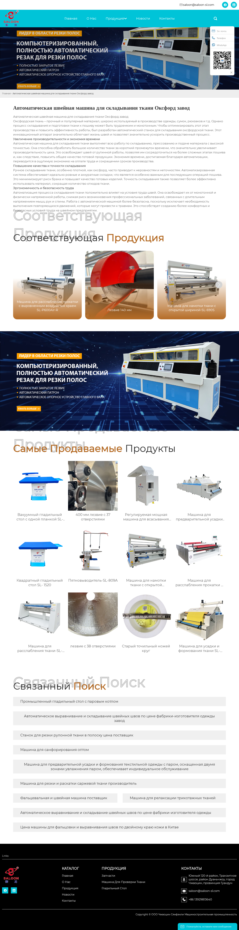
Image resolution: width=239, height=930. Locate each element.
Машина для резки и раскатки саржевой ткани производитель (78, 783)
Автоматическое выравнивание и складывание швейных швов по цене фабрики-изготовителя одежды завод (119, 718)
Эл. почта (221, 31)
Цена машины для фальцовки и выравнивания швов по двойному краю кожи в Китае (99, 827)
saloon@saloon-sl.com (198, 4)
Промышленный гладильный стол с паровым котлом (69, 701)
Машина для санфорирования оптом (54, 750)
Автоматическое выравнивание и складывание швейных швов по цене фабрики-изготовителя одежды (115, 813)
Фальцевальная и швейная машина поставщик (63, 798)
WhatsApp (222, 45)
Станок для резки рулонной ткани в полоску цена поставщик (76, 735)
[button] (218, 284)
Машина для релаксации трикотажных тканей (173, 798)
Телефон (221, 38)
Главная (6, 93)
